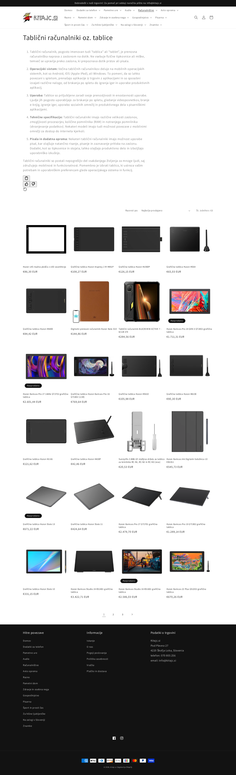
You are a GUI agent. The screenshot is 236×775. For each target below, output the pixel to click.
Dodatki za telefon (33, 646)
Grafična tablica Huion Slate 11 (87, 524)
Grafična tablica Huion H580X (38, 329)
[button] (88, 10)
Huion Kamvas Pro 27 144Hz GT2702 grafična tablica (45, 395)
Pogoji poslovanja (97, 652)
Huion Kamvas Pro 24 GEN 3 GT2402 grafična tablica (189, 330)
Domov (27, 640)
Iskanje (91, 640)
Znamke (27, 725)
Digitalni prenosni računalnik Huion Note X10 (94, 329)
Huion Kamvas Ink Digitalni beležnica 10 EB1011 (187, 460)
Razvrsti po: (131, 210)
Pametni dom (30, 683)
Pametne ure (30, 652)
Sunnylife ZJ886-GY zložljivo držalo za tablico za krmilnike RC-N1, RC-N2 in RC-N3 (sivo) (142, 460)
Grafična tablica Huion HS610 (134, 394)
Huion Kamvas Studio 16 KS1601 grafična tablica (140, 590)
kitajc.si (113, 767)
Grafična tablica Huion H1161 (38, 459)
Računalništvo (31, 665)
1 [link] (104, 614)
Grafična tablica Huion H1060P (134, 266)
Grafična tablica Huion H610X (182, 394)
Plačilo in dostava (97, 671)
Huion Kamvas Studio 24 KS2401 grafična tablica (92, 590)
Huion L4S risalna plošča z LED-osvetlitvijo (44, 266)
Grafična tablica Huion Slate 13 (39, 524)
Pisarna (27, 701)
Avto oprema (30, 671)
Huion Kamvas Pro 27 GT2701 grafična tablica (138, 526)
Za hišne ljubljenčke (34, 713)
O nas (90, 646)
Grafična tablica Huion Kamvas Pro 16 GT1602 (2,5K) (90, 395)
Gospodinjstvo (31, 695)
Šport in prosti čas (33, 707)
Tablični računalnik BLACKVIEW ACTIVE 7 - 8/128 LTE (140, 330)
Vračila (90, 665)
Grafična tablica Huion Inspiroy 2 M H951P (92, 266)
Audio (26, 658)
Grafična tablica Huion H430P (86, 459)
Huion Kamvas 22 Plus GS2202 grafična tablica (186, 590)
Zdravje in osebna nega (36, 689)
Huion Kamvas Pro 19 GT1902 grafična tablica (186, 526)
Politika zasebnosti (97, 658)
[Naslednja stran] (132, 614)
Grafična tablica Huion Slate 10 (39, 589)
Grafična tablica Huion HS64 (181, 266)
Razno (26, 677)
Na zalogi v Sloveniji (34, 719)
